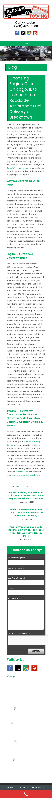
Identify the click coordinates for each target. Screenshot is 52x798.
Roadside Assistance (24, 731)
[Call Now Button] (26, 794)
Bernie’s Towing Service (17, 168)
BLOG (22, 787)
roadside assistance (30, 475)
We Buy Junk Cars (24, 767)
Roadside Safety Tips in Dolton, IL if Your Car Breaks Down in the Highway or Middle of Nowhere (26, 495)
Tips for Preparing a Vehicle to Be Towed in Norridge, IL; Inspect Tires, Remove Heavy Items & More (26, 531)
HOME (10, 787)
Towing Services (24, 717)
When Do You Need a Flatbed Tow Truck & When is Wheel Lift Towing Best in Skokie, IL (26, 512)
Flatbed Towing (25, 749)
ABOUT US (36, 787)
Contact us (21, 471)
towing (15, 475)
